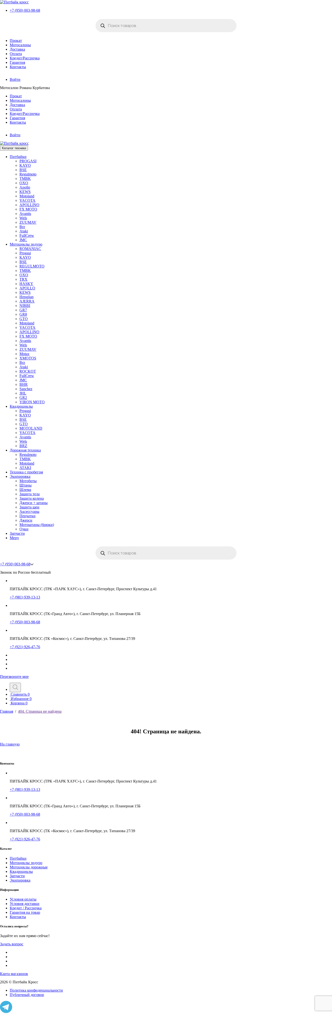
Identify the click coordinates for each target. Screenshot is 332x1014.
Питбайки (18, 157)
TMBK (25, 178)
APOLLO (27, 288)
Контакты (18, 67)
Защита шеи (29, 507)
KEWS (25, 192)
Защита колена (31, 498)
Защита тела (29, 494)
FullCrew (26, 235)
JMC (23, 240)
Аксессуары (29, 511)
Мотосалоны (20, 45)
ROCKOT (27, 371)
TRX (23, 279)
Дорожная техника (25, 450)
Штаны (25, 485)
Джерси (25, 520)
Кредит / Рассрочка (26, 908)
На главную (10, 744)
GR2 (23, 398)
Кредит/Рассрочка (25, 58)
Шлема (25, 490)
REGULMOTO (31, 266)
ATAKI (25, 468)
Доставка (17, 49)
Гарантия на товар (25, 912)
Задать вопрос (11, 944)
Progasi (25, 253)
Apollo (24, 187)
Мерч (14, 538)
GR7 (23, 310)
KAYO (25, 165)
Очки (23, 529)
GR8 (23, 314)
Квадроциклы (21, 406)
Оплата (16, 54)
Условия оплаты (23, 899)
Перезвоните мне (14, 676)
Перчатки (27, 516)
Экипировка (20, 476)
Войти (15, 79)
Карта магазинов (14, 974)
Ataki (23, 231)
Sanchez (25, 389)
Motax (24, 354)
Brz (22, 227)
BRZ (23, 446)
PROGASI (27, 161)
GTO (23, 319)
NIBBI (24, 306)
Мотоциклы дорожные (29, 867)
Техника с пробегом (26, 472)
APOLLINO (29, 205)
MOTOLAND (30, 428)
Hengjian (26, 297)
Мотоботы (28, 481)
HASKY (26, 284)
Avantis (25, 214)
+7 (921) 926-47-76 (25, 647)
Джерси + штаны (33, 503)
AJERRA (27, 301)
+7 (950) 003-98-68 (25, 10)
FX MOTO (28, 209)
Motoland (26, 196)
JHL (22, 393)
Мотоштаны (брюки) (36, 525)
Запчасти (17, 533)
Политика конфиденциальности (36, 990)
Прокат (16, 40)
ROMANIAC (30, 249)
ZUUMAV (27, 222)
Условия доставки (24, 904)
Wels (23, 218)
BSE (23, 170)
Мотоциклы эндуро (26, 244)
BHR (23, 384)
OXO (23, 183)
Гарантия (17, 62)
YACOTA (27, 200)
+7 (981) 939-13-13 (25, 597)
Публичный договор (27, 995)
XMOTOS (27, 358)
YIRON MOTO (32, 402)
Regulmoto (27, 174)
